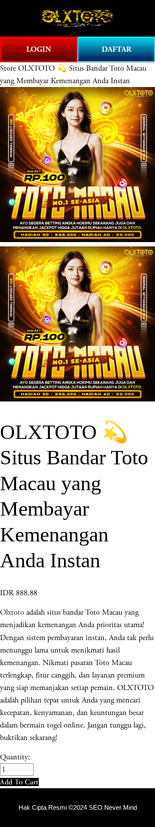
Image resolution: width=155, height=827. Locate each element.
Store (8, 68)
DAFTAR (116, 49)
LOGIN (38, 49)
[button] (19, 782)
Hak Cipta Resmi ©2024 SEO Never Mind (78, 807)
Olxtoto (12, 612)
